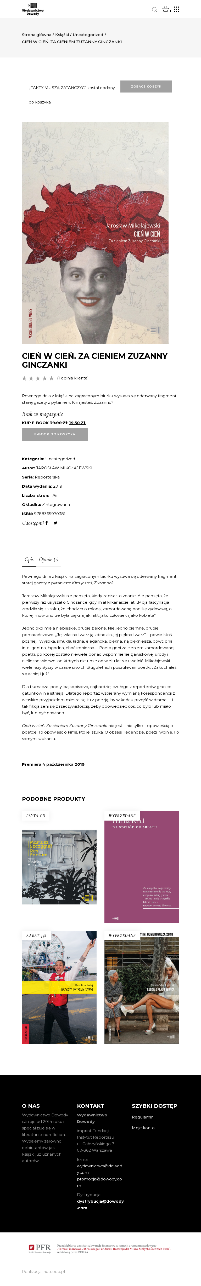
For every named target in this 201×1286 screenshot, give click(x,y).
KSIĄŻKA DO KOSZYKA (59, 897)
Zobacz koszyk (146, 86)
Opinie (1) (48, 559)
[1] (165, 9)
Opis (29, 559)
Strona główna (36, 34)
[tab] (29, 560)
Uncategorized (88, 34)
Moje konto (143, 1127)
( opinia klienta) (73, 378)
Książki (62, 34)
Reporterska (47, 477)
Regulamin (143, 1117)
